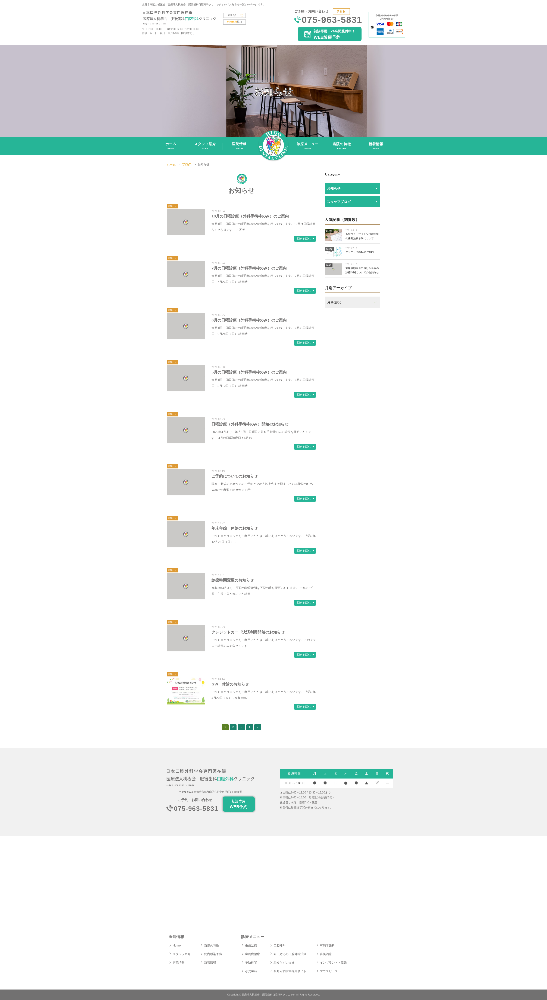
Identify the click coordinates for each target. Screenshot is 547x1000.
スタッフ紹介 (205, 146)
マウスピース (329, 971)
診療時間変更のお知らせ (233, 580)
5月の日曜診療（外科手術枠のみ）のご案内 (249, 372)
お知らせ (334, 188)
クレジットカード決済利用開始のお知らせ (248, 632)
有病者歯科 (327, 945)
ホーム (170, 146)
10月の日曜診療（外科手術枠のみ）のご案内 (250, 216)
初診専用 (238, 804)
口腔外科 (279, 945)
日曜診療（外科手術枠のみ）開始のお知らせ (250, 424)
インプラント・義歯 (333, 962)
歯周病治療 (252, 954)
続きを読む (304, 238)
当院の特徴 (342, 146)
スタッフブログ (339, 202)
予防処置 (251, 962)
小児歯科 (251, 971)
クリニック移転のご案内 (360, 252)
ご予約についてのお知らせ (235, 476)
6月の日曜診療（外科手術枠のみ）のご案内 (249, 320)
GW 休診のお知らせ (230, 684)
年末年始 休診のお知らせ (235, 528)
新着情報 (376, 146)
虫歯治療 (251, 945)
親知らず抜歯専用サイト (290, 971)
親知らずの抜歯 (284, 962)
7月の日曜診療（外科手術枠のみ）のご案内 (249, 268)
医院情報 (239, 146)
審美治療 (326, 954)
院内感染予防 (213, 954)
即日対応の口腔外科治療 (290, 954)
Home (177, 945)
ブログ (186, 164)
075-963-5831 (332, 20)
